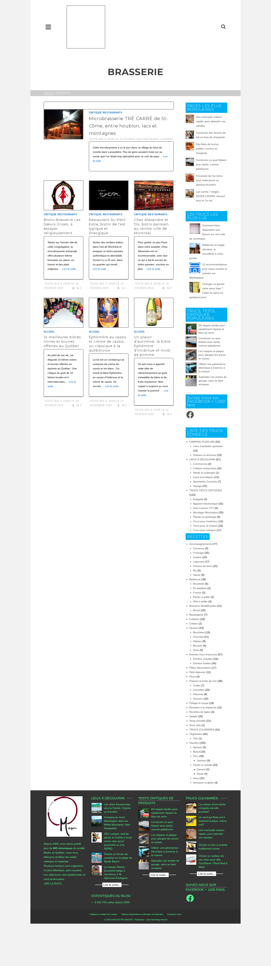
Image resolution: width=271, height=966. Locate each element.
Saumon (198, 698)
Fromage (198, 552)
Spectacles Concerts (205, 481)
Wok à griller (200, 601)
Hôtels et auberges (204, 472)
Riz (195, 570)
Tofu (195, 738)
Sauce (196, 574)
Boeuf (196, 751)
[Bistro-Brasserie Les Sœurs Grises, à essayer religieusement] (63, 195)
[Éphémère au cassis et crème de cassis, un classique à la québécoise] (108, 313)
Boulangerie (196, 614)
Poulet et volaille (202, 764)
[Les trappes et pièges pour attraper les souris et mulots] (191, 354)
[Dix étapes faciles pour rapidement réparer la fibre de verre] (191, 329)
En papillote (200, 588)
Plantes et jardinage (204, 516)
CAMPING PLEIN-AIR (202, 441)
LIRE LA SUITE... (54, 883)
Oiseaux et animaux (204, 455)
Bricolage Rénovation (205, 512)
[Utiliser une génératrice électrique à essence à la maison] (191, 367)
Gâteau (197, 641)
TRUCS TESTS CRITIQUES (205, 490)
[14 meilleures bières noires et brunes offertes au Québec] (63, 313)
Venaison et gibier (203, 782)
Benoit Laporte (161, 139)
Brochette (198, 583)
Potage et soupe (199, 703)
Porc (195, 756)
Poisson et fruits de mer (203, 680)
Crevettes (198, 689)
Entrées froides (202, 663)
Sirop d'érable (197, 720)
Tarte (196, 650)
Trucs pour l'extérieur (205, 521)
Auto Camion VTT (203, 508)
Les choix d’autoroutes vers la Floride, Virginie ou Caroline (117, 808)
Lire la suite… (70, 268)
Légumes (198, 561)
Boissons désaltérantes (202, 605)
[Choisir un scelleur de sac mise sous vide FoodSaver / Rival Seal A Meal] (191, 859)
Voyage (197, 485)
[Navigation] (48, 27)
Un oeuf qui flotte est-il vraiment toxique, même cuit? (213, 821)
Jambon (201, 760)
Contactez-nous (174, 914)
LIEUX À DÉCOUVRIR (202, 459)
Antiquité (198, 499)
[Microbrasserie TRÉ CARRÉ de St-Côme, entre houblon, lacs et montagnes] (63, 124)
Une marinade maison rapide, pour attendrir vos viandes (210, 121)
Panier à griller (201, 597)
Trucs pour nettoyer (204, 530)
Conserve (198, 548)
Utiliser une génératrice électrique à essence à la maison (212, 368)
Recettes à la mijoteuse (203, 707)
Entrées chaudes (203, 658)
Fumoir (197, 592)
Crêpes (193, 623)
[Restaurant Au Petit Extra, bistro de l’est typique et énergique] (108, 195)
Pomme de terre (202, 566)
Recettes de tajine (199, 711)
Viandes (194, 742)
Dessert (193, 627)
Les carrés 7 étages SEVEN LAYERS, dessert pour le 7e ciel (210, 196)
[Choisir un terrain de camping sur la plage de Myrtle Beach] (96, 857)
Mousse (197, 645)
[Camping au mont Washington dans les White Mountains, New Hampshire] (96, 820)
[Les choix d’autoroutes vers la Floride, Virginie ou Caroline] (96, 808)
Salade (193, 716)
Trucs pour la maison (205, 525)
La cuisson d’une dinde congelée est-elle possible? (212, 808)
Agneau (197, 747)
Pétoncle (198, 694)
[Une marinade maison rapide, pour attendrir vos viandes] (191, 833)
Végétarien (195, 734)
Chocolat (198, 636)
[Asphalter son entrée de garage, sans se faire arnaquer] (191, 380)
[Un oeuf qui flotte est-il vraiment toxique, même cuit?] (191, 820)
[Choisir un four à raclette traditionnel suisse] (191, 846)
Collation (194, 619)
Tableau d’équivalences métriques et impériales (142, 914)
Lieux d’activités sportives (208, 446)
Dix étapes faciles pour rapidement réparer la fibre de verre (212, 329)
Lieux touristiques (203, 477)
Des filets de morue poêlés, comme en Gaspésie (207, 148)
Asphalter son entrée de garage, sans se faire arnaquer (213, 380)
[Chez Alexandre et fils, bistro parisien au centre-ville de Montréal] (154, 195)
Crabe (196, 685)
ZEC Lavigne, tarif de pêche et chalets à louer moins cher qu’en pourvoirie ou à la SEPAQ (118, 841)
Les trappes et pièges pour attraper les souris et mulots (212, 355)
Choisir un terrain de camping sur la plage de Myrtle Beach (118, 858)
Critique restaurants (105, 112)
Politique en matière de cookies (103, 914)
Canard (201, 769)
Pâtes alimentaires (200, 667)
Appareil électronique (205, 503)
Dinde (200, 773)
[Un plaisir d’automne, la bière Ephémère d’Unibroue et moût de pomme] (154, 313)
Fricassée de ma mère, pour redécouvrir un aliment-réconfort (209, 180)
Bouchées (199, 632)
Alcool (49, 331)
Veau (196, 778)
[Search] (223, 27)
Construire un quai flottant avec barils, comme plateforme (211, 164)
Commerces (200, 463)
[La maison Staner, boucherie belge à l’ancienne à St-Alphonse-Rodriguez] (96, 870)
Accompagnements (200, 543)
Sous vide (195, 725)
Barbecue (195, 579)
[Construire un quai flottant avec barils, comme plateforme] (191, 341)
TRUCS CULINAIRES (201, 729)
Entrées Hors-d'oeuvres (203, 654)
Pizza (192, 676)
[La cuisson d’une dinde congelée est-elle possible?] (191, 808)
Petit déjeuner (197, 672)
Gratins (197, 557)
